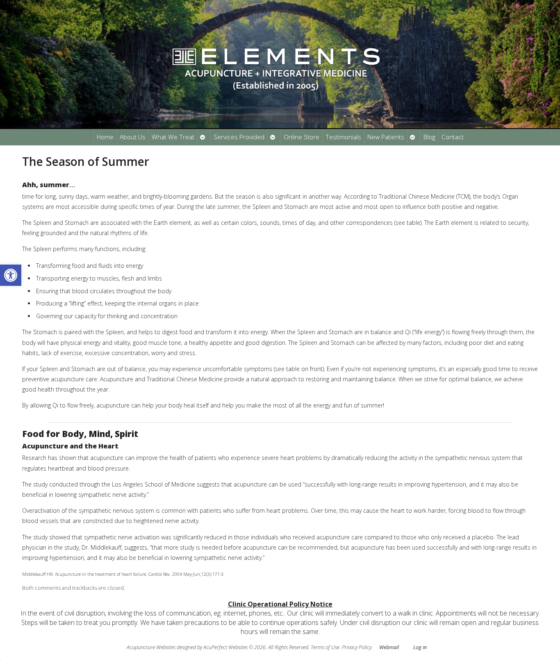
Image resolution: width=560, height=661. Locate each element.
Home (105, 137)
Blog (429, 137)
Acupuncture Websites (151, 647)
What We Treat (173, 137)
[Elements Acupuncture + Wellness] (280, 64)
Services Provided (239, 137)
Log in (420, 647)
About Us (133, 137)
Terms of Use (325, 647)
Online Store (301, 137)
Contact (453, 137)
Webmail (389, 647)
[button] (10, 275)
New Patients (385, 137)
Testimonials (343, 137)
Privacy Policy (356, 647)
